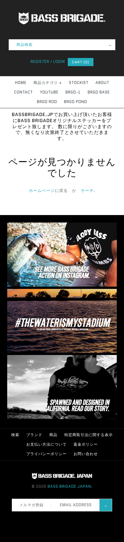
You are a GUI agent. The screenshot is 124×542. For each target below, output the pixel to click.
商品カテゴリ (47, 82)
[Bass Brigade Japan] (62, 3)
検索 (15, 435)
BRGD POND (75, 101)
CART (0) (80, 61)
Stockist (79, 82)
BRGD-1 (73, 92)
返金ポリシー (86, 444)
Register (40, 61)
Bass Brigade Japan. (70, 486)
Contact (23, 92)
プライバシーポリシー (46, 454)
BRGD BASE (99, 92)
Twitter (56, 518)
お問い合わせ (86, 454)
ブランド (34, 435)
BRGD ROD (47, 101)
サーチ (87, 190)
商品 (53, 435)
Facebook (49, 518)
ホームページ (42, 190)
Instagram (64, 518)
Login (59, 61)
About (102, 82)
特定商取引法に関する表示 (88, 435)
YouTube (49, 92)
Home (21, 82)
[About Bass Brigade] (62, 417)
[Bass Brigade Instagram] (62, 285)
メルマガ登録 (31, 505)
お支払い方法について (46, 444)
